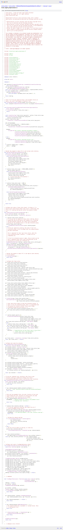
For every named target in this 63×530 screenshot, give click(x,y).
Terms (14, 528)
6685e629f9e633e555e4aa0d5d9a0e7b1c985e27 (28, 6)
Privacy (10, 528)
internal (45, 6)
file (27, 10)
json (61, 528)
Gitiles (7, 528)
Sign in (60, 1)
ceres (49, 6)
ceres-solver (4, 6)
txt (58, 528)
